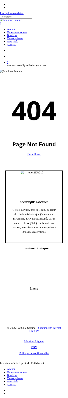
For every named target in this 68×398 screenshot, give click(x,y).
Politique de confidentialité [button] (34, 353)
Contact (11, 384)
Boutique (12, 375)
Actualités (12, 381)
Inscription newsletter (12, 13)
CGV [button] (34, 347)
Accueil (11, 369)
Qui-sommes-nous (17, 372)
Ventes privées (15, 378)
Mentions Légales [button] (34, 341)
